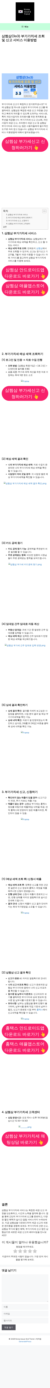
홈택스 (40, 1009)
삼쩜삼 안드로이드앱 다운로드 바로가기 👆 (25, 273)
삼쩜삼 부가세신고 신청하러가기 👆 (25, 144)
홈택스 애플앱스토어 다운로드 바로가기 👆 (25, 1047)
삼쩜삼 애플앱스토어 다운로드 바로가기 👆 (25, 288)
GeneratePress (25, 1341)
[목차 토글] (43, 211)
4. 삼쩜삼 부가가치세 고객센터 (18, 223)
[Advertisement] (25, 59)
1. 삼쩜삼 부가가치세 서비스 (17, 214)
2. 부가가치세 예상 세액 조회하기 (19, 217)
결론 (5, 227)
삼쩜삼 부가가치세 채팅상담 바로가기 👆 (25, 1139)
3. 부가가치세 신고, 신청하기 (17, 220)
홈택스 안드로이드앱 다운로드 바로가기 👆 (25, 1031)
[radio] (15, 1251)
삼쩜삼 (39, 248)
